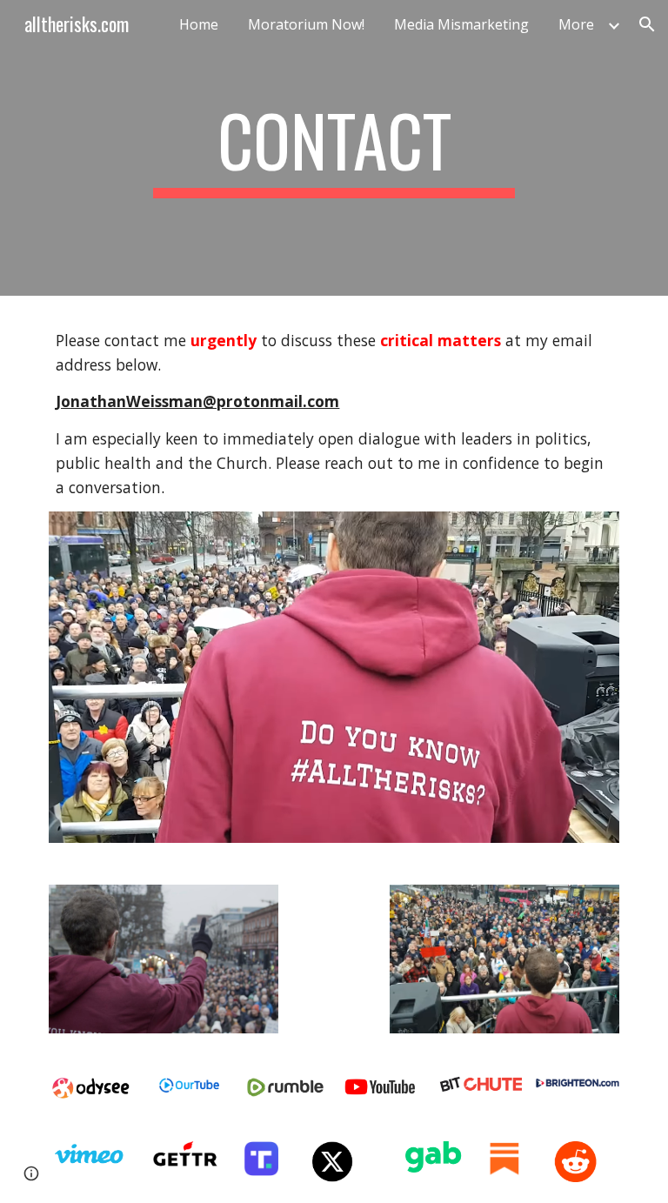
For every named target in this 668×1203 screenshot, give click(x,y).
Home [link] (198, 24)
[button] (647, 24)
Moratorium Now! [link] (306, 24)
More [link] (576, 24)
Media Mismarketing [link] (461, 24)
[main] (333, 147)
